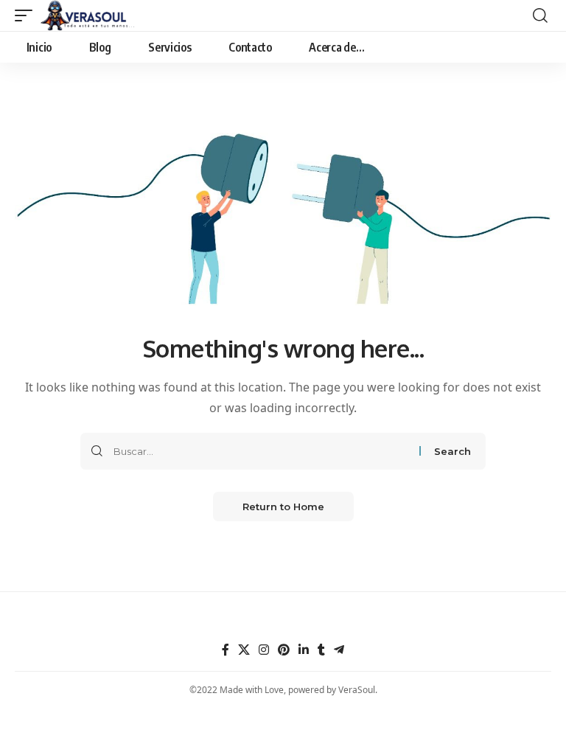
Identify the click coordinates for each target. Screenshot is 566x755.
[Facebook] (225, 650)
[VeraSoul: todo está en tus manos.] (88, 15)
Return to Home (283, 506)
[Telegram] (339, 650)
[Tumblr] (321, 650)
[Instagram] (264, 650)
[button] (27, 15)
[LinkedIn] (303, 650)
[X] (244, 650)
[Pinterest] (283, 650)
